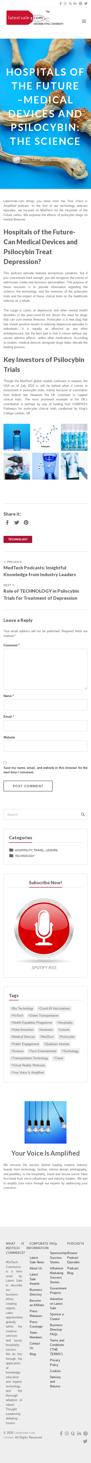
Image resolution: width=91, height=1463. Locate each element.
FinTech (18, 1015)
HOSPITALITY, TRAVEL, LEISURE (36, 850)
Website (9, 737)
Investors (46, 1029)
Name (9, 696)
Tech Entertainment (43, 1051)
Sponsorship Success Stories (58, 1257)
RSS (52, 968)
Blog (33, 1354)
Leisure (65, 1029)
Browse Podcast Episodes (73, 1257)
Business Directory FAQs (56, 1329)
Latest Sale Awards (35, 1279)
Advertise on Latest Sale (56, 1303)
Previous (13, 562)
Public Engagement (26, 1044)
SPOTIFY (40, 968)
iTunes (72, 1200)
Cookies (55, 1371)
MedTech (48, 1037)
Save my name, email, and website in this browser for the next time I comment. (46, 770)
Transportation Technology (30, 1058)
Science (18, 1051)
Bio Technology (23, 1008)
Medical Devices (24, 1037)
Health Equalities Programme (32, 1022)
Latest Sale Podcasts (36, 159)
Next (8, 585)
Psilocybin (68, 1037)
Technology (71, 1051)
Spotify (18, 1210)
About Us (36, 1268)
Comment (12, 645)
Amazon (18, 1200)
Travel (59, 1058)
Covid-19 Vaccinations (55, 1008)
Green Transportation (44, 1015)
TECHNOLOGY (18, 539)
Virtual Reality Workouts (29, 1065)
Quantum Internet (57, 1044)
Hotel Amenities (23, 1029)
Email (9, 716)
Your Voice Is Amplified (28, 1072)
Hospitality (66, 1022)
